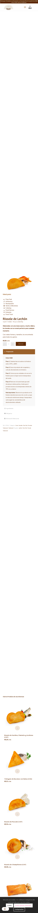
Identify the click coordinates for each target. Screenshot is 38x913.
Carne (16, 425)
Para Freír (9, 299)
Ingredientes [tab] (9, 408)
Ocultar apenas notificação (23, 905)
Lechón (20, 428)
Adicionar (20, 344)
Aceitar (9, 905)
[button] (5, 909)
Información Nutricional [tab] (12, 418)
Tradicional (5, 428)
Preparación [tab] (9, 351)
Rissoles (30, 425)
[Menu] (25, 7)
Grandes (21, 425)
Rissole (29, 428)
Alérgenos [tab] (9, 413)
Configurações (19, 909)
